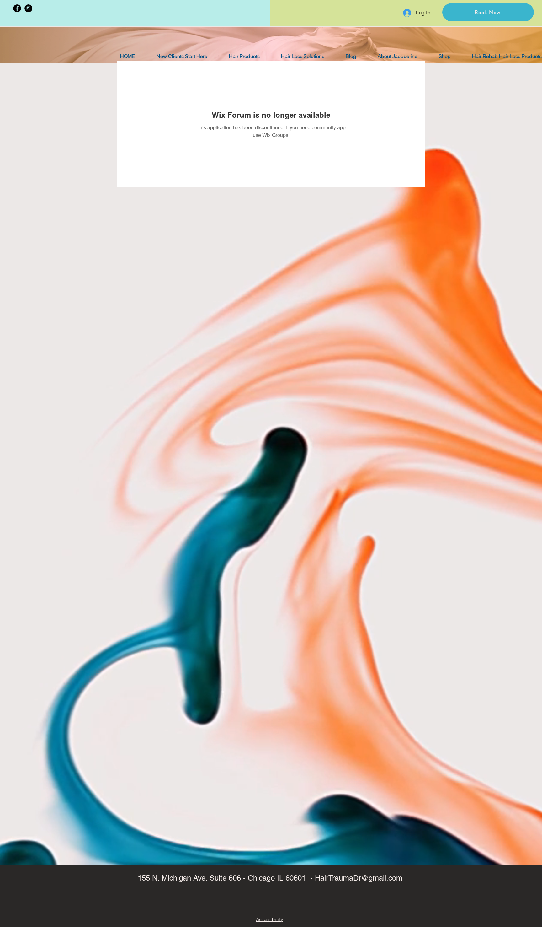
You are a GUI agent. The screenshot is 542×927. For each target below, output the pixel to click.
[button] (488, 12)
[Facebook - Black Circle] (17, 8)
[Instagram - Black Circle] (28, 8)
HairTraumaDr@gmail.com (358, 878)
